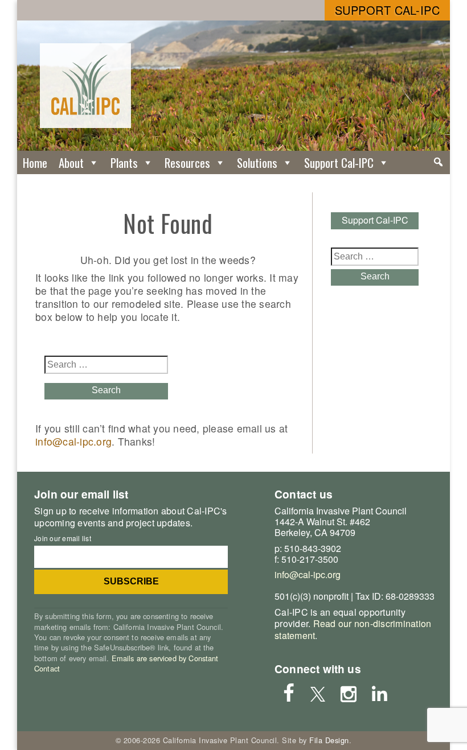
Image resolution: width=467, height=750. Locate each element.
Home (35, 162)
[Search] (438, 162)
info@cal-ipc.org (73, 441)
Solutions (257, 162)
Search (106, 390)
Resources (187, 162)
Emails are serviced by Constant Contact (126, 663)
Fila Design (329, 740)
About (71, 162)
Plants (124, 162)
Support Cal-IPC (387, 10)
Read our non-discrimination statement (353, 629)
